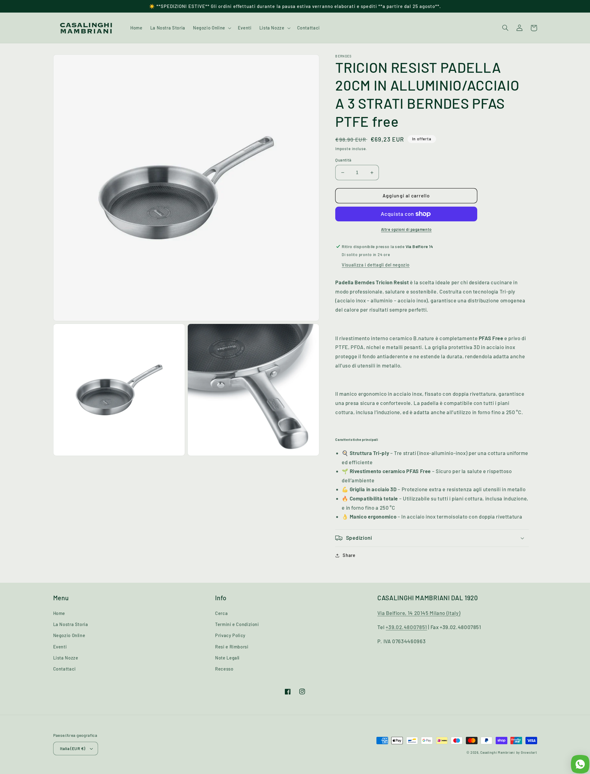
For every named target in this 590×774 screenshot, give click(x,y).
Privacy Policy (230, 635)
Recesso (224, 668)
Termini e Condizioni (237, 624)
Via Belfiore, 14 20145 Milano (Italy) (418, 613)
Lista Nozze (65, 657)
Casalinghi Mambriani (497, 752)
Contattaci (64, 668)
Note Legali (227, 657)
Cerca (221, 613)
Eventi (60, 646)
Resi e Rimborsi (231, 646)
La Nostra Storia (70, 624)
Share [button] (349, 555)
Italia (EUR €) (72, 748)
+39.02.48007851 (406, 627)
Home (59, 613)
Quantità (343, 159)
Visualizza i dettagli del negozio (376, 264)
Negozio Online (69, 635)
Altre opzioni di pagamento (406, 229)
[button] (211, 28)
